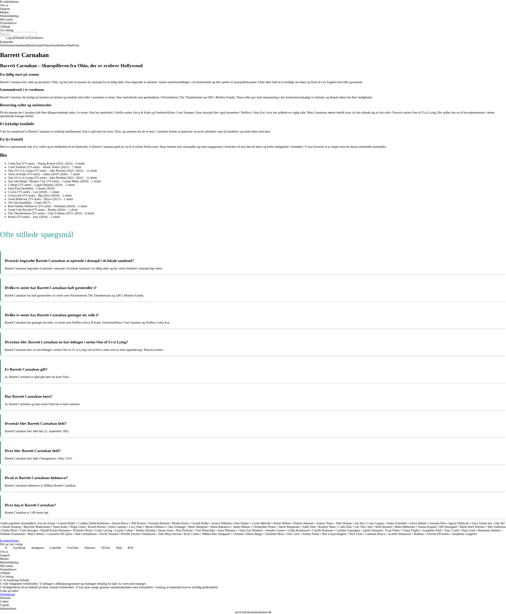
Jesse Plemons (226, 530)
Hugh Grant (77, 526)
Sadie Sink (309, 526)
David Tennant (108, 534)
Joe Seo (359, 523)
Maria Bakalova (220, 526)
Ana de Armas (46, 523)
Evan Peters (392, 530)
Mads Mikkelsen (405, 526)
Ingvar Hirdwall (458, 523)
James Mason (241, 526)
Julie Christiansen (86, 534)
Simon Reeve (120, 523)
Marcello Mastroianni (37, 526)
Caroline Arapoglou (348, 530)
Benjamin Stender (489, 530)
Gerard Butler (66, 523)
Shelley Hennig (145, 530)
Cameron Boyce (375, 534)
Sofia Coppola (117, 526)
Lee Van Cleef (364, 526)
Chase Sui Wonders (250, 530)
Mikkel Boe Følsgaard (216, 534)
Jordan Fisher (311, 534)
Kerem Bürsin (97, 526)
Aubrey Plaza (324, 523)
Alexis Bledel (417, 523)
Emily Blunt (9, 530)
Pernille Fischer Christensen (138, 534)
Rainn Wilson (282, 523)
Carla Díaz (345, 526)
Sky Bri (500, 523)
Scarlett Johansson (399, 534)
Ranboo (419, 534)
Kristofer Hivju (82, 530)
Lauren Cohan (124, 530)
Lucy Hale (135, 526)
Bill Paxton (138, 523)
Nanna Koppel (427, 526)
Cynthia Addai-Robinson (93, 523)
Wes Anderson (496, 526)
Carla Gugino (375, 523)
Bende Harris (180, 523)
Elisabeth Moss (274, 534)
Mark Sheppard (198, 526)
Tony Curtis (451, 530)
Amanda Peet (437, 523)
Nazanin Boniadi (158, 523)
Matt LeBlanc (36, 534)
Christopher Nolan (264, 526)
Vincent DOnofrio (438, 534)
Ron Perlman (184, 530)
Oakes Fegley (411, 530)
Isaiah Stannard (372, 530)
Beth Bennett (383, 526)
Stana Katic (60, 526)
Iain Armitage (176, 526)
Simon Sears (165, 530)
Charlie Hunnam (322, 530)
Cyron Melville (261, 523)
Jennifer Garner (275, 530)
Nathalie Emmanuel (12, 534)
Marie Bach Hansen (472, 526)
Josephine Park (432, 530)
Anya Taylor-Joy (481, 523)
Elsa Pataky (241, 523)
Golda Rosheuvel (298, 530)
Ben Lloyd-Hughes (334, 534)
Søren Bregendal (288, 526)
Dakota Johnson (303, 523)
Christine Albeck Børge (247, 534)
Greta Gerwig (103, 530)
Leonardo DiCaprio (59, 534)
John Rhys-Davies (169, 534)
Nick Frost (355, 534)
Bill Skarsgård (448, 526)
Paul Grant (468, 530)
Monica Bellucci (155, 526)
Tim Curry (293, 534)
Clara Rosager (29, 530)
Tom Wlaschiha (205, 530)
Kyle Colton (191, 534)
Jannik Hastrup (11, 526)
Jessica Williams (221, 523)
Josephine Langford (464, 534)
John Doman (344, 523)
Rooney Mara (327, 526)
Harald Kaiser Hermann (55, 530)
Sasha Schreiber (397, 523)
